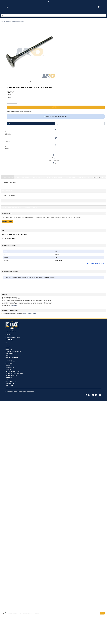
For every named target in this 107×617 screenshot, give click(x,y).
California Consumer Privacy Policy (14, 373)
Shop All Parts (3, 21)
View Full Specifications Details (95, 263)
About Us (8, 342)
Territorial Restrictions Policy (13, 371)
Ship (10, 123)
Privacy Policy (9, 360)
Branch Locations (10, 353)
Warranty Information (11, 381)
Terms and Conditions (11, 362)
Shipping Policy (14, 305)
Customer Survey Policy (11, 375)
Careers (7, 348)
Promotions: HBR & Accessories (13, 351)
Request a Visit (9, 385)
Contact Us (8, 380)
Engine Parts (8, 21)
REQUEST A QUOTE (7, 221)
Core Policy (8, 369)
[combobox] (53, 15)
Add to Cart (55, 107)
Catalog (7, 355)
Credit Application (10, 346)
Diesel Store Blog (10, 383)
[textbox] (53, 15)
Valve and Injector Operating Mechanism (17, 21)
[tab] (30, 82)
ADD (102, 613)
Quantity (8, 100)
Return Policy (9, 365)
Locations (8, 344)
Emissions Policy (10, 367)
